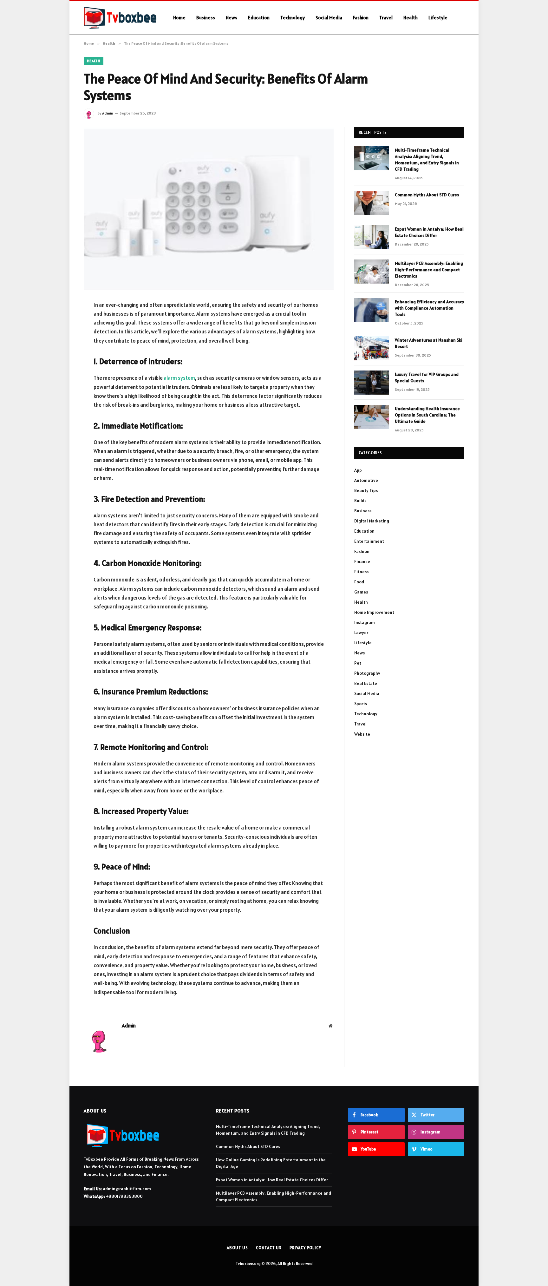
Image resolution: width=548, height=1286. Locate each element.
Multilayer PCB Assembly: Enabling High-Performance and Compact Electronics (429, 269)
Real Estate (365, 683)
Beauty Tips (366, 490)
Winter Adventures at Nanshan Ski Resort (428, 343)
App (358, 470)
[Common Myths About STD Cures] (371, 203)
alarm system (179, 377)
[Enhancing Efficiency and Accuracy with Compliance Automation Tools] (371, 310)
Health (410, 18)
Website (362, 734)
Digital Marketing (371, 521)
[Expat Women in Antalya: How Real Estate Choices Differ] (371, 237)
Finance (362, 561)
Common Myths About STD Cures (427, 195)
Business (205, 18)
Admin (107, 113)
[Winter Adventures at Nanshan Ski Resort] (371, 348)
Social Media (329, 18)
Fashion (361, 18)
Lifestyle (437, 18)
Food (359, 582)
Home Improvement (374, 612)
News (231, 18)
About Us (237, 1247)
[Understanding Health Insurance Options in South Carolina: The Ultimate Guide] (371, 417)
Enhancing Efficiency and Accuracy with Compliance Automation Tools (429, 308)
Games (361, 592)
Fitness (361, 571)
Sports (360, 703)
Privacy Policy (305, 1247)
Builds (360, 500)
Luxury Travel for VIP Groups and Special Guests (427, 377)
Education (259, 18)
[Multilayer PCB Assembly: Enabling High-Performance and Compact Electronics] (371, 271)
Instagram (364, 622)
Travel (386, 18)
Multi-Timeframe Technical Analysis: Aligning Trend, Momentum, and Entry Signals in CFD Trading (427, 159)
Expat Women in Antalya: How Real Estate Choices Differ (429, 232)
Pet (357, 663)
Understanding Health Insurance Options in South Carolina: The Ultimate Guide (427, 415)
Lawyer (361, 632)
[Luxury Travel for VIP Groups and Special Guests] (371, 383)
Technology (292, 18)
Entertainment (369, 541)
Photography (367, 673)
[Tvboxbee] (120, 17)
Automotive (366, 480)
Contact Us (269, 1247)
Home (179, 18)
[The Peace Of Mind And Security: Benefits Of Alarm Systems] (209, 208)
